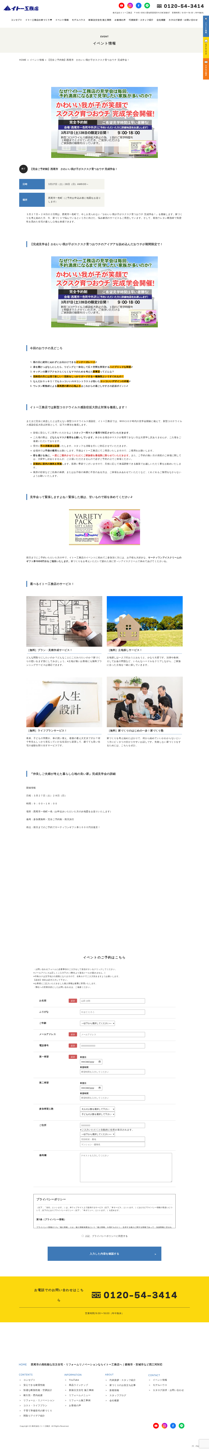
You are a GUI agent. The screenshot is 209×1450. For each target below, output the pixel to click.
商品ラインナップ (78, 1385)
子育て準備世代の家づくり (37, 1410)
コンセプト (16, 19)
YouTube (74, 1379)
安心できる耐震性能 (34, 1385)
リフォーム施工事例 (79, 1400)
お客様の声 (120, 19)
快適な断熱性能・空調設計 (37, 1390)
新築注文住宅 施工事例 (99, 19)
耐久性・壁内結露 (33, 1395)
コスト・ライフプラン (35, 1405)
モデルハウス (78, 19)
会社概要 (161, 19)
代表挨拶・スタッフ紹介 (141, 19)
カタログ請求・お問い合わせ (183, 19)
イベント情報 (62, 19)
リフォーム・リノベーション (38, 1400)
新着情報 (114, 1390)
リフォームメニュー (79, 1395)
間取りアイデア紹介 (34, 1415)
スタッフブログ (117, 1395)
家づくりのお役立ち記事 (122, 1385)
